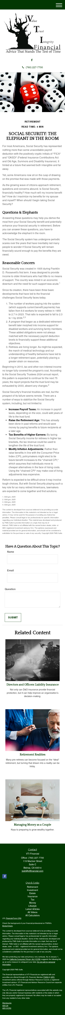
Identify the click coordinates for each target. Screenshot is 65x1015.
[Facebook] (31, 60)
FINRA (46, 977)
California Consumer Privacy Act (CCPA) (25, 959)
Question (10, 589)
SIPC (53, 977)
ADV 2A (5, 1005)
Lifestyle (32, 905)
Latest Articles (33, 909)
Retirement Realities (32, 754)
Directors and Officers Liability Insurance (32, 684)
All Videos (32, 912)
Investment (32, 890)
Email (10, 570)
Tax (32, 899)
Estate (32, 893)
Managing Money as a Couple (32, 824)
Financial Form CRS (13, 918)
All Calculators (32, 915)
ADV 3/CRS (6, 1008)
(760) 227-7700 (34, 67)
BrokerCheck (7, 925)
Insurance (33, 896)
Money (32, 902)
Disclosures (7, 1003)
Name (10, 551)
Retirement (32, 886)
